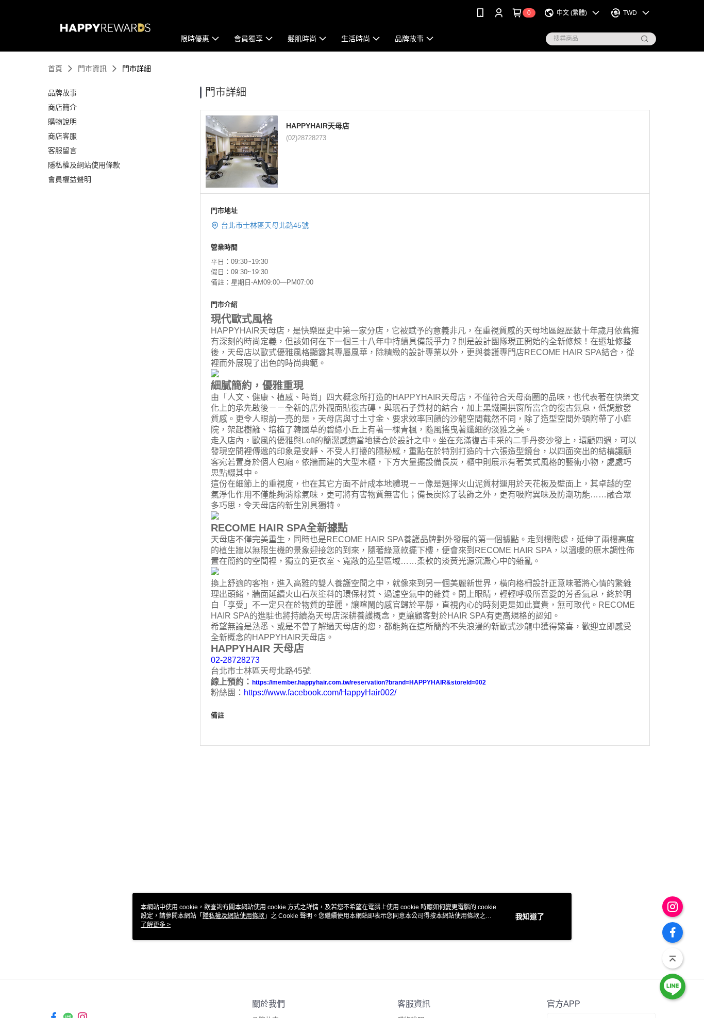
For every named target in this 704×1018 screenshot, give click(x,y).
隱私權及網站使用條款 (233, 916)
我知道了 (529, 916)
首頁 (55, 68)
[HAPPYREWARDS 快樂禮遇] (105, 27)
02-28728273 (235, 660)
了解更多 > (156, 924)
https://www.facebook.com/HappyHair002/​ (320, 692)
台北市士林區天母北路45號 (265, 225)
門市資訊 (92, 68)
